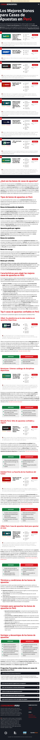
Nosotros (30, 707)
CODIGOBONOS (10, 706)
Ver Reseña (8, 39)
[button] (38, 4)
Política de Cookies (32, 716)
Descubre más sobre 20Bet (24, 351)
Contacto (30, 709)
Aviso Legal (31, 714)
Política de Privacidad (32, 717)
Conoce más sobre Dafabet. (27, 504)
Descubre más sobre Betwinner (15, 402)
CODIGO (9, 4)
